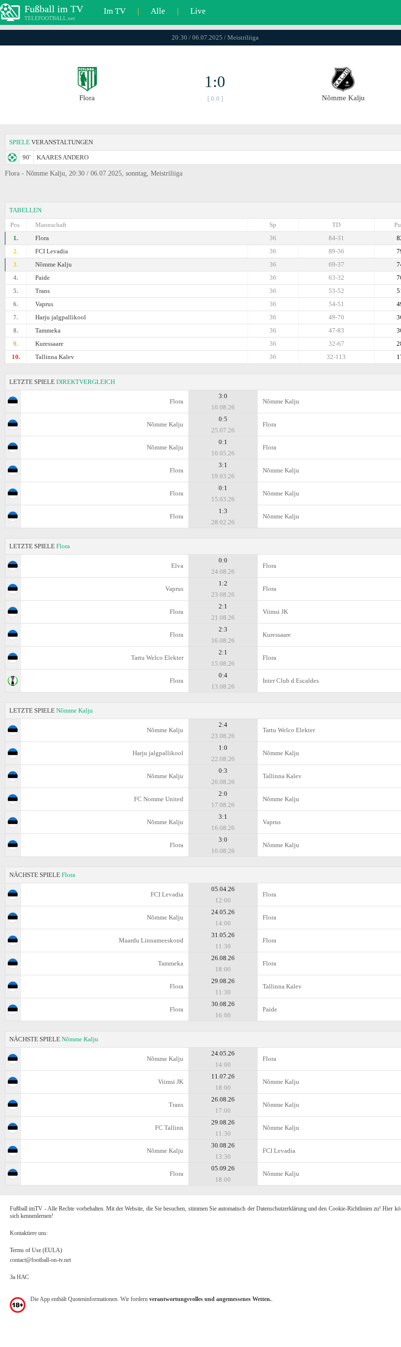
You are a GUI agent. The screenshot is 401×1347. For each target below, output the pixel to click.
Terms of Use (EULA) (36, 1250)
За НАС (19, 1277)
